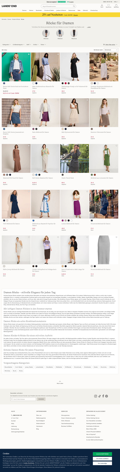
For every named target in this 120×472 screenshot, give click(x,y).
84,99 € (5, 91)
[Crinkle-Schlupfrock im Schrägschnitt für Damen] (45, 249)
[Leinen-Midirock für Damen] (74, 204)
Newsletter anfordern (16, 393)
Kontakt (13, 421)
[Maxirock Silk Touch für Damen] (16, 158)
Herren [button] (31, 10)
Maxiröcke (104, 367)
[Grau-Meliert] (92, 266)
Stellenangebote (41, 418)
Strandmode (77, 367)
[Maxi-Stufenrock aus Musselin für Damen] (45, 66)
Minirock (46, 38)
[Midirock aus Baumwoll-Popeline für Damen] (45, 204)
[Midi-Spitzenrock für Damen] (74, 112)
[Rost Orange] (95, 175)
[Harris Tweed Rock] (74, 158)
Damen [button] (24, 10)
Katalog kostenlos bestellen (94, 423)
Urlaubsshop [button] (94, 10)
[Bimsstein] (7, 220)
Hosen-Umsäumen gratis (68, 418)
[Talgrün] (92, 175)
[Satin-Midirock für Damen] (45, 112)
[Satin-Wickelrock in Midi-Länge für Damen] (74, 249)
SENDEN (41, 399)
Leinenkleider (39, 367)
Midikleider (59, 367)
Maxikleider (49, 367)
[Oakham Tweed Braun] (63, 175)
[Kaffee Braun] (33, 266)
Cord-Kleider (18, 367)
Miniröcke (7, 371)
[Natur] (33, 175)
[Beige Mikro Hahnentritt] (92, 129)
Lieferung (14, 426)
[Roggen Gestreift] (66, 220)
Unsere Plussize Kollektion (93, 431)
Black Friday (91, 429)
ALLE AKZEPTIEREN (102, 454)
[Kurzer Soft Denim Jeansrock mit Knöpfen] (16, 112)
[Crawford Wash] (4, 83)
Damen (9, 19)
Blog (37, 429)
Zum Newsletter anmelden (93, 421)
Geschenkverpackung (67, 423)
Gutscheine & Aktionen (92, 426)
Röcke (22, 19)
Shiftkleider (68, 367)
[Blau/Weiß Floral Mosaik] (33, 220)
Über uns (38, 415)
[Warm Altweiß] (4, 266)
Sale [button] (79, 10)
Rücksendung (15, 429)
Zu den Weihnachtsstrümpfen (94, 440)
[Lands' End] (9, 6)
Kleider (96, 367)
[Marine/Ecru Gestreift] (92, 220)
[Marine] (10, 175)
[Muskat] (63, 266)
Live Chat (15, 418)
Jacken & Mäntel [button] (61, 10)
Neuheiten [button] (39, 10)
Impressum (39, 426)
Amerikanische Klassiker (93, 437)
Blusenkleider (8, 367)
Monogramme (65, 415)
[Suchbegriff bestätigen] (74, 6)
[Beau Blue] (36, 175)
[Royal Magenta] (63, 220)
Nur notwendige (102, 463)
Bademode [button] (72, 10)
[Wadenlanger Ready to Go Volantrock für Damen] (74, 66)
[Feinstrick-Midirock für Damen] (103, 204)
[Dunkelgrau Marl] (7, 175)
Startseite (4, 19)
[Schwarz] (63, 83)
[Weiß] (33, 83)
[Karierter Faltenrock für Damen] (103, 112)
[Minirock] (46, 33)
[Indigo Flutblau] (4, 129)
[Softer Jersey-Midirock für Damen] (16, 249)
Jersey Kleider (29, 367)
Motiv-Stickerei (65, 421)
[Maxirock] (74, 33)
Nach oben (60, 383)
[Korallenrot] (66, 83)
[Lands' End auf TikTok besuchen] (99, 396)
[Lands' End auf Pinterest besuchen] (106, 396)
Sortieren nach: (98, 50)
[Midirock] (60, 33)
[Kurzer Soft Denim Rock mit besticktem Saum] (16, 66)
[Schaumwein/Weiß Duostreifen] (92, 83)
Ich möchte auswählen (102, 458)
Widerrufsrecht (40, 423)
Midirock (60, 38)
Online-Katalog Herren (92, 418)
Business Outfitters (66, 426)
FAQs (12, 423)
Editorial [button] (85, 10)
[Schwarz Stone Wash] (39, 175)
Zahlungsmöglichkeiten (17, 432)
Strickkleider (87, 367)
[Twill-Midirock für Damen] (16, 204)
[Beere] (33, 129)
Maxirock (74, 38)
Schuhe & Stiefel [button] (49, 10)
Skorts (14, 371)
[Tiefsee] (36, 83)
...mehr (89, 27)
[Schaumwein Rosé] (63, 129)
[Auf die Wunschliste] (28, 54)
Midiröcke (112, 367)
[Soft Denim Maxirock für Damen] (45, 158)
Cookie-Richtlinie (28, 463)
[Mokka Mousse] (4, 175)
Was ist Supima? (91, 434)
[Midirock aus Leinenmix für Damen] (103, 158)
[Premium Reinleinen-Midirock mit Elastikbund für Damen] (103, 66)
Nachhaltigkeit (40, 421)
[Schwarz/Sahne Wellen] (69, 83)
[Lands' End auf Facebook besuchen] (102, 396)
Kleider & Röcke (16, 19)
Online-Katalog (90, 415)
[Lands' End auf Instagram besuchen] (95, 396)
